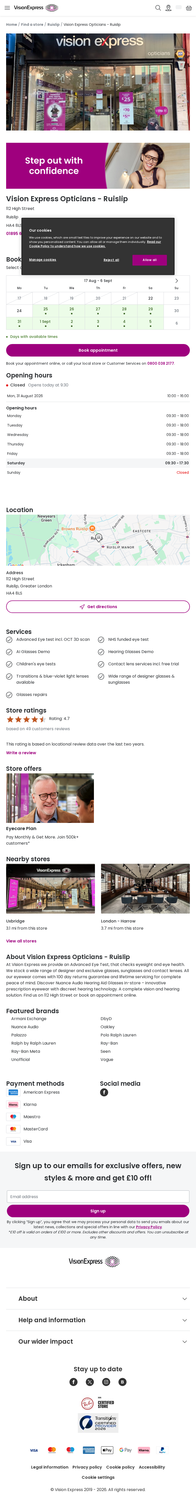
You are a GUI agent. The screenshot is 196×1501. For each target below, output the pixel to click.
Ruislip (53, 24)
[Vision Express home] (98, 1261)
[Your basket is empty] (189, 8)
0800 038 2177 (160, 363)
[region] (98, 246)
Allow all (149, 260)
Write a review (21, 753)
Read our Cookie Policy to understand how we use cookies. (95, 244)
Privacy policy (87, 1467)
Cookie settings (98, 1477)
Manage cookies (42, 260)
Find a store (32, 24)
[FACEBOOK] (104, 1092)
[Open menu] (7, 8)
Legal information (49, 1467)
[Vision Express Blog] (122, 1382)
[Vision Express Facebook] (73, 1382)
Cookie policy (120, 1467)
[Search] (158, 8)
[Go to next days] (177, 281)
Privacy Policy (149, 1227)
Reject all (111, 260)
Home (11, 24)
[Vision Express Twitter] (90, 1382)
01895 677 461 (20, 234)
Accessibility (152, 1467)
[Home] (36, 8)
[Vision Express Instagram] (106, 1382)
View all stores (21, 941)
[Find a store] (168, 8)
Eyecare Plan (21, 828)
